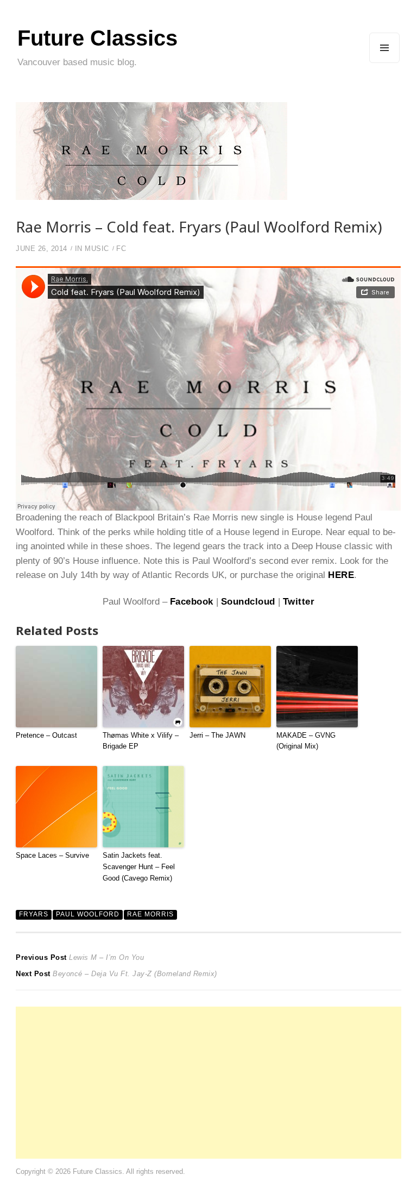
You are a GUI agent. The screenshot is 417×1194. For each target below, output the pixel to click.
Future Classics (97, 38)
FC (121, 248)
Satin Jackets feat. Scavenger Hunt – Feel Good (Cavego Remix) (139, 866)
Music (97, 248)
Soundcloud (248, 601)
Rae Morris (150, 914)
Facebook (191, 601)
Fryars (33, 914)
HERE (341, 575)
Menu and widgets (384, 62)
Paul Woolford (87, 914)
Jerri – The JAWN (217, 735)
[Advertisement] (208, 1083)
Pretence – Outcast (46, 735)
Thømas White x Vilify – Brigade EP (141, 741)
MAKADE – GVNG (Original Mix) (306, 741)
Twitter (299, 601)
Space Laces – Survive (52, 855)
